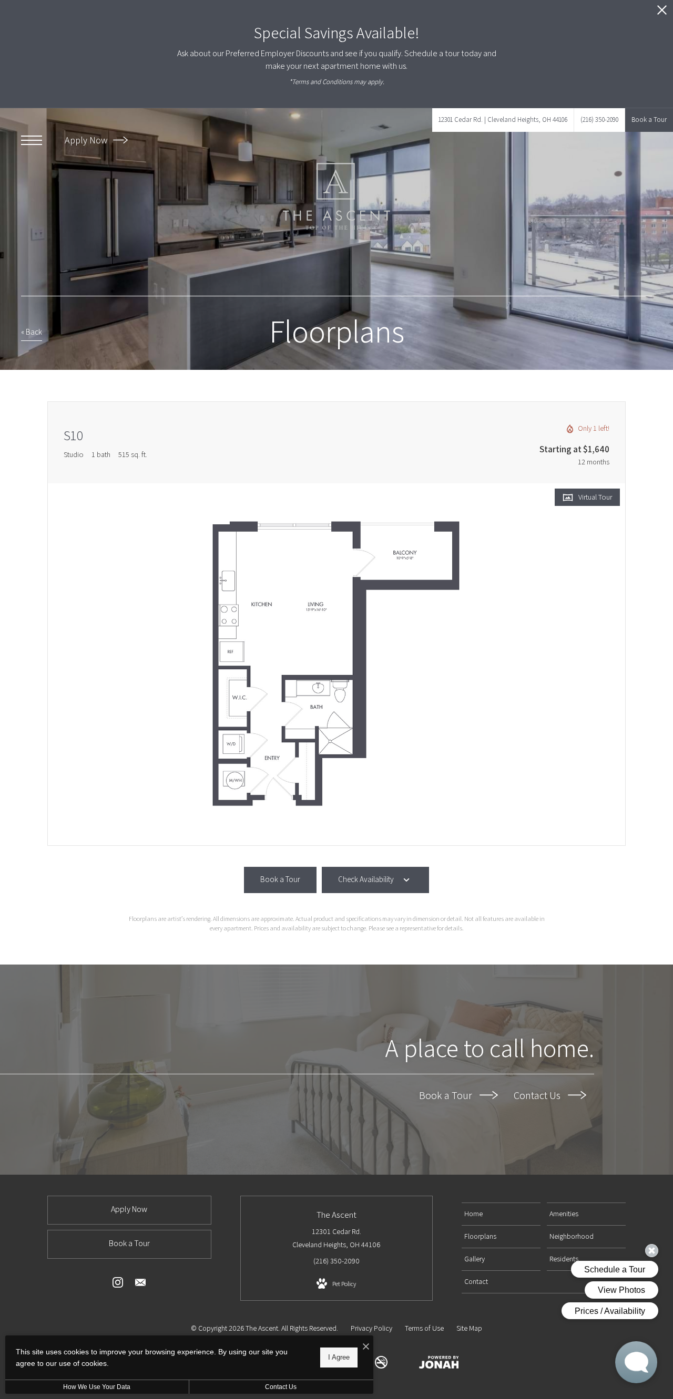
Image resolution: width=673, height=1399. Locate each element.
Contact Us (538, 1095)
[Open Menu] (31, 140)
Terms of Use (424, 1328)
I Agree (339, 1357)
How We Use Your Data (96, 1387)
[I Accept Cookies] (366, 1347)
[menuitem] (501, 1214)
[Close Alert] (662, 13)
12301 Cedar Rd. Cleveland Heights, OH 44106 (336, 1238)
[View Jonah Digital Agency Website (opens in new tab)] (439, 1364)
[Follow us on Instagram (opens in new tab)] (118, 1284)
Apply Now (87, 140)
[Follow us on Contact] (140, 1284)
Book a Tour (446, 1095)
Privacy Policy (371, 1328)
